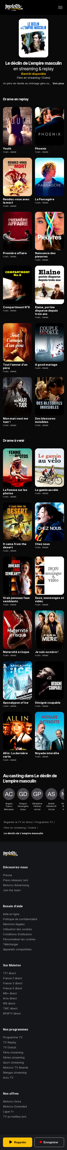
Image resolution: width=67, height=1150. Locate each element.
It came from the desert (14, 545)
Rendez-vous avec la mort (16, 201)
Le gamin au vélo (46, 490)
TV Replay (9, 1042)
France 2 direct (12, 978)
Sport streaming (13, 1062)
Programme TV (13, 1037)
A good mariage (46, 364)
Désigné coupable (47, 702)
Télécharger (10, 944)
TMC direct (10, 1008)
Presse (7, 875)
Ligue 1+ (8, 1111)
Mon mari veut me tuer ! (15, 420)
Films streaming (13, 1052)
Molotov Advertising (16, 885)
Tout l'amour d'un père (15, 366)
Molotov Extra (12, 1101)
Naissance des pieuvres (45, 255)
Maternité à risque (16, 652)
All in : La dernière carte (15, 755)
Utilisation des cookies (17, 929)
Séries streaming (14, 1057)
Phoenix (40, 148)
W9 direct (9, 1003)
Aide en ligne (11, 914)
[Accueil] (13, 7)
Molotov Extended (15, 1106)
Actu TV (8, 1077)
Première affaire (15, 253)
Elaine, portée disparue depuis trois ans (46, 311)
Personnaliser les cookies (19, 939)
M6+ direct (10, 993)
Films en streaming (28, 77)
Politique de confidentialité (20, 919)
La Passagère (44, 199)
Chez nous (42, 544)
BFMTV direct (12, 1013)
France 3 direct (13, 983)
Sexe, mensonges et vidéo (49, 599)
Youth (7, 148)
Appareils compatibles (17, 949)
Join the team (12, 890)
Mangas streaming (15, 1072)
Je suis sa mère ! (46, 652)
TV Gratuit (9, 1047)
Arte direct (10, 998)
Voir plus (58, 83)
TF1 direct (9, 973)
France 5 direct (12, 988)
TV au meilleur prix (14, 1116)
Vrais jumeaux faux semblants (16, 599)
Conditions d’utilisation (17, 934)
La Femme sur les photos (15, 491)
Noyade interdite (47, 753)
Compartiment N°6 (16, 307)
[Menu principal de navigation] (60, 7)
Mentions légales (14, 924)
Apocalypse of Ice (15, 702)
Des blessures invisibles (45, 420)
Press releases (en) (15, 880)
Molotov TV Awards (15, 1067)
